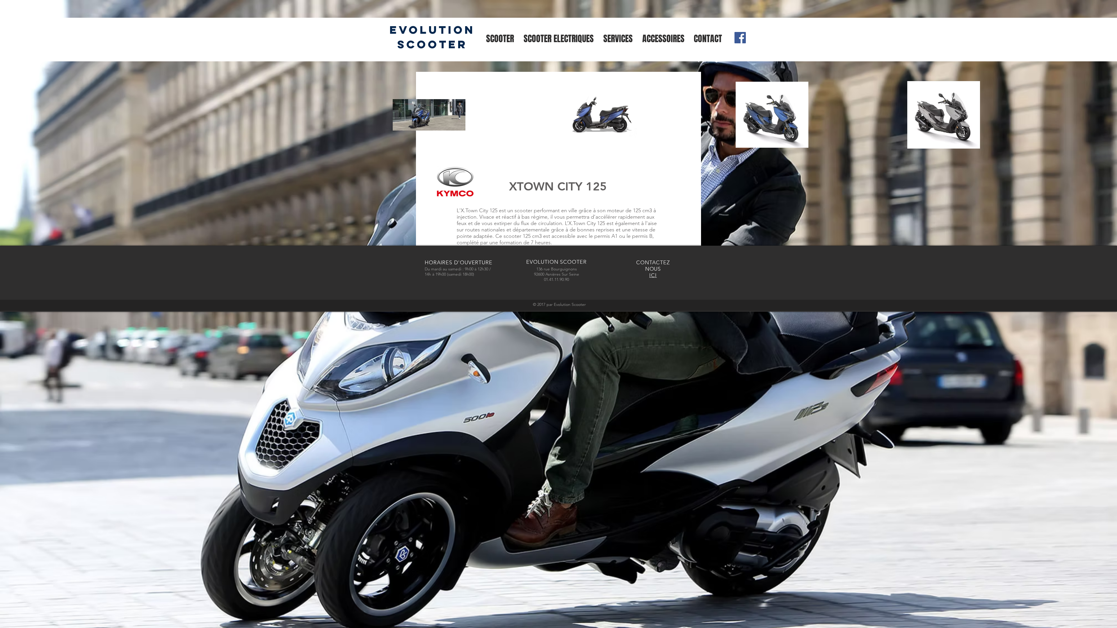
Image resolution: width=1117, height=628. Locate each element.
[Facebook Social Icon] (740, 37)
